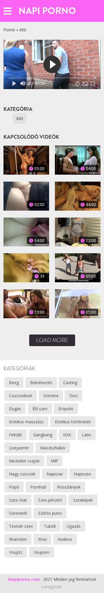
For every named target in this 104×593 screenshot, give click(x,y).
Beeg (14, 382)
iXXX (67, 434)
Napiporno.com (24, 579)
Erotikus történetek (73, 421)
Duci (73, 395)
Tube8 (50, 526)
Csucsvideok (20, 395)
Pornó (9, 29)
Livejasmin (19, 448)
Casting (70, 382)
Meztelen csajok (24, 461)
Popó (14, 487)
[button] (7, 11)
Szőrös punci (50, 513)
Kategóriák (51, 587)
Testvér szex (21, 526)
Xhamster (18, 539)
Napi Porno (47, 10)
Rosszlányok (69, 487)
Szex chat (18, 500)
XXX (22, 29)
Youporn (41, 552)
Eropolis (65, 408)
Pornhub (38, 487)
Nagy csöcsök (22, 474)
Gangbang (42, 434)
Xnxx (42, 539)
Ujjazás (74, 526)
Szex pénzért (50, 500)
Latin (86, 434)
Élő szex (39, 408)
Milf (54, 461)
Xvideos (65, 539)
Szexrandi (18, 513)
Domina (50, 395)
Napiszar (55, 474)
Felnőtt (15, 434)
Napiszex (82, 474)
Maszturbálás (52, 448)
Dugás (15, 408)
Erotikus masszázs (26, 421)
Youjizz (15, 552)
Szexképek (83, 500)
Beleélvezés (41, 382)
